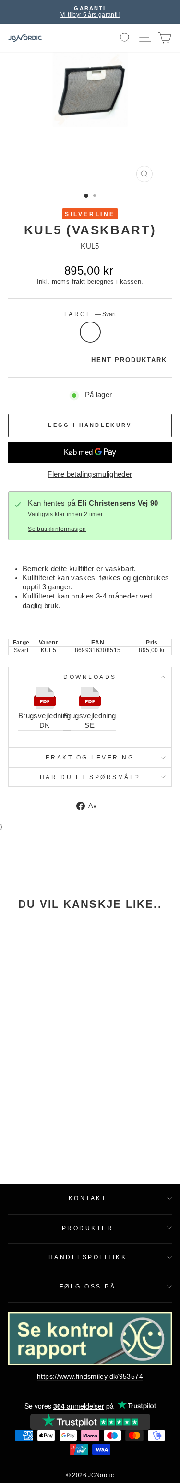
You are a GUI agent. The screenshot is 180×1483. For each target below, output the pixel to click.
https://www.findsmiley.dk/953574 (90, 1376)
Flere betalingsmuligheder (90, 474)
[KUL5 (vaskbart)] (39, 967)
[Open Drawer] (145, 38)
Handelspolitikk (87, 1257)
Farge (90, 314)
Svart (90, 332)
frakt (78, 281)
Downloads (90, 677)
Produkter (88, 1228)
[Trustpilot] (90, 1422)
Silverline (90, 214)
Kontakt (88, 1198)
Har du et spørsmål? (90, 777)
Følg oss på (88, 1286)
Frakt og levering (90, 757)
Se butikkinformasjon (57, 529)
